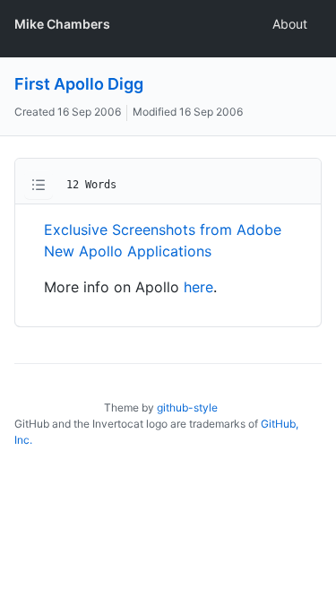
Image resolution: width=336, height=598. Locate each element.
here (198, 287)
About (289, 23)
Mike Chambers (62, 23)
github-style (187, 407)
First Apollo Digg (78, 83)
